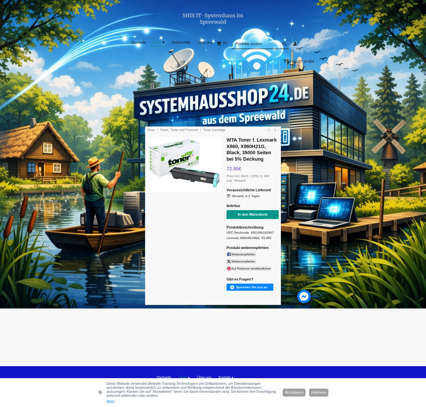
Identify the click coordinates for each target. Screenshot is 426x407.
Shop (151, 130)
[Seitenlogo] (212, 29)
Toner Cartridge (214, 130)
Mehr (110, 401)
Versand (239, 180)
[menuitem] (269, 130)
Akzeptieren (294, 392)
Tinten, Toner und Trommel (179, 130)
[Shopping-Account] (295, 43)
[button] (284, 44)
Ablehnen (318, 392)
